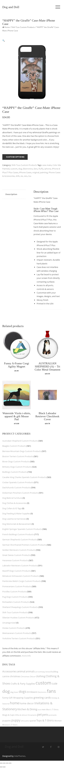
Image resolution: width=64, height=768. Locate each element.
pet (39, 714)
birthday (41, 672)
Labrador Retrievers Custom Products (19, 565)
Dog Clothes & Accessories (14, 503)
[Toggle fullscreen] (4, 763)
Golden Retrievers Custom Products (18, 550)
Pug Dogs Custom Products (15, 596)
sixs (25, 176)
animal (21, 671)
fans (36, 168)
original (35, 172)
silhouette (25, 721)
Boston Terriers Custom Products (17, 456)
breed (48, 672)
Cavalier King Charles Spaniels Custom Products (24, 477)
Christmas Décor (28, 676)
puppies (6, 720)
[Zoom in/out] (1, 763)
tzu (29, 176)
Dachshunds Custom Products (16, 487)
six (22, 176)
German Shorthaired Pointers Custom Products (24, 544)
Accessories (9, 671)
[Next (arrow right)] (4, 766)
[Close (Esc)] (10, 763)
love (39, 709)
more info (26, 655)
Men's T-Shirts (52, 709)
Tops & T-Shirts (45, 720)
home (14, 703)
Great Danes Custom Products (16, 555)
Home (7, 27)
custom (13, 168)
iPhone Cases (25, 172)
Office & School (21, 715)
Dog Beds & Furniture (12, 498)
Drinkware (32, 692)
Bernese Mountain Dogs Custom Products (21, 451)
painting (44, 172)
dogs (22, 691)
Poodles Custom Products (14, 591)
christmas (15, 676)
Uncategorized (9, 622)
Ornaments (32, 715)
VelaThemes (19, 756)
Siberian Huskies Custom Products (18, 617)
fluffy (41, 168)
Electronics (28, 168)
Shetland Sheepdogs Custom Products (20, 607)
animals (30, 671)
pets (45, 714)
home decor (27, 703)
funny (5, 697)
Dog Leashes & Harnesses (14, 518)
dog (20, 168)
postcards (53, 715)
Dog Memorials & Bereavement (16, 524)
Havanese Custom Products (15, 560)
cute (54, 683)
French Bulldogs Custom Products (18, 534)
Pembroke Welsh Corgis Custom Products (21, 581)
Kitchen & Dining (27, 709)
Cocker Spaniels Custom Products (17, 482)
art (36, 672)
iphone (47, 168)
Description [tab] (11, 194)
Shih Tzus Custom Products (23, 27)
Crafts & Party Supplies (23, 683)
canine (5, 676)
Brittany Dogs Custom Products (17, 466)
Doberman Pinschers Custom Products (20, 492)
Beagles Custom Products (14, 446)
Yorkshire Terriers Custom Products (18, 638)
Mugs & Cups (8, 715)
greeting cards (42, 697)
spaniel (32, 720)
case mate (47, 165)
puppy (15, 720)
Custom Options (15, 157)
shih (18, 176)
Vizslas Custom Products (13, 628)
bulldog (54, 671)
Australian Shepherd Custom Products (20, 440)
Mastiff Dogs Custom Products (16, 570)
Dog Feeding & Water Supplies (16, 513)
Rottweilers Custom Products (15, 602)
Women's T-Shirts (10, 725)
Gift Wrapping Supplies (21, 697)
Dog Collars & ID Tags (11, 508)
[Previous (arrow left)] (1, 766)
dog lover (14, 692)
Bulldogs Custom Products (14, 472)
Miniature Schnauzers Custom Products (20, 576)
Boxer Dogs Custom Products (16, 461)
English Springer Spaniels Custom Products (22, 529)
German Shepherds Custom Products (19, 539)
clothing (40, 676)
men (43, 709)
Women (58, 720)
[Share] (7, 763)
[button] (3, 40)
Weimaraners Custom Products (16, 633)
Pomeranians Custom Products (16, 586)
